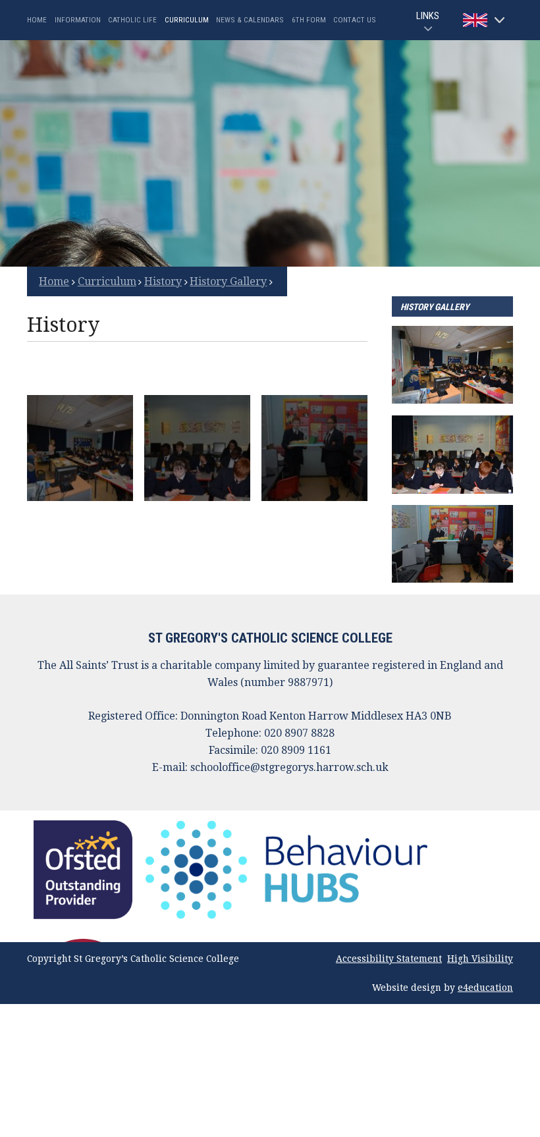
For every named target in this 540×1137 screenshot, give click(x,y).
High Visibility (480, 958)
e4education (485, 987)
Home (54, 281)
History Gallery (228, 281)
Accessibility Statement (389, 958)
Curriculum (107, 281)
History (163, 281)
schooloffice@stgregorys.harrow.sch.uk (289, 767)
